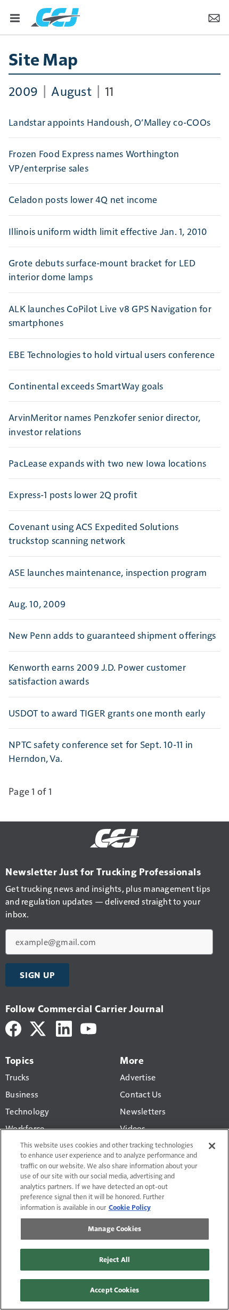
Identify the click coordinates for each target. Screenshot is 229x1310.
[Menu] (15, 17)
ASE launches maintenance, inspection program (108, 572)
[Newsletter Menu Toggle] (214, 17)
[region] (114, 1219)
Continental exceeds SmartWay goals (86, 386)
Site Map (43, 58)
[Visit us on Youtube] (88, 1027)
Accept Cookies (114, 1289)
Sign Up (37, 975)
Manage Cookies (114, 1228)
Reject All (114, 1259)
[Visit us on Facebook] (13, 1027)
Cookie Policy (130, 1207)
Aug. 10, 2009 (37, 603)
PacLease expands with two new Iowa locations (107, 463)
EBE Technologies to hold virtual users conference (112, 354)
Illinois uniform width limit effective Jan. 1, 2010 (108, 231)
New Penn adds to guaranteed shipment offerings (112, 635)
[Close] (212, 1146)
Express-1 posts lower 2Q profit (73, 494)
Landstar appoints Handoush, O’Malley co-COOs (109, 122)
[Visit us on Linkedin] (64, 1027)
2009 (23, 91)
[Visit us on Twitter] (38, 1027)
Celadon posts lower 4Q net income (83, 199)
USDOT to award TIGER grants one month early (107, 713)
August (71, 91)
